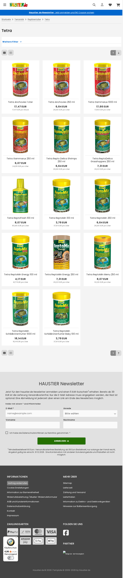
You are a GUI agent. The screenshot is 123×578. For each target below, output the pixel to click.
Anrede (67, 408)
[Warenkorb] (118, 5)
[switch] (11, 558)
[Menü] (5, 5)
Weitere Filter (10, 41)
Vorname (10, 420)
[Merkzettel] (110, 5)
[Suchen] (94, 5)
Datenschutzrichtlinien (33, 433)
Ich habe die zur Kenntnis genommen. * (40, 433)
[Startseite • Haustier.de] (19, 5)
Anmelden (61, 441)
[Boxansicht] (4, 52)
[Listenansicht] (11, 52)
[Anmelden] (102, 5)
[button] (90, 413)
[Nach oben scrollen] (118, 353)
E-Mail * (10, 408)
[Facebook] (66, 532)
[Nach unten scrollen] (118, 52)
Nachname (69, 420)
